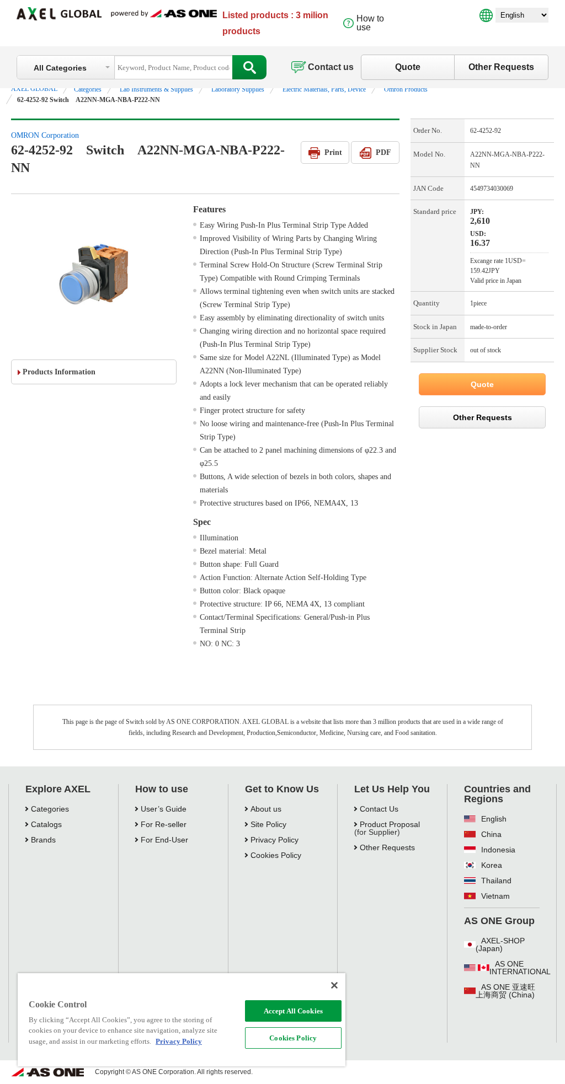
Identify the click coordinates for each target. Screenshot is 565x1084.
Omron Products (406, 89)
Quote (407, 67)
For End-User (164, 839)
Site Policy (268, 824)
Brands (43, 839)
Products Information (59, 372)
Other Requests (501, 67)
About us (265, 808)
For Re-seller (163, 824)
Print (333, 152)
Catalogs (46, 824)
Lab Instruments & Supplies (156, 89)
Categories (88, 89)
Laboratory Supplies (237, 89)
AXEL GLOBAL (34, 89)
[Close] (334, 985)
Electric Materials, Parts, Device (324, 89)
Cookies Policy (293, 1038)
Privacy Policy (274, 839)
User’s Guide (163, 808)
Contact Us (379, 808)
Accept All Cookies (293, 1011)
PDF (383, 152)
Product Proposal (390, 824)
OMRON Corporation (45, 135)
